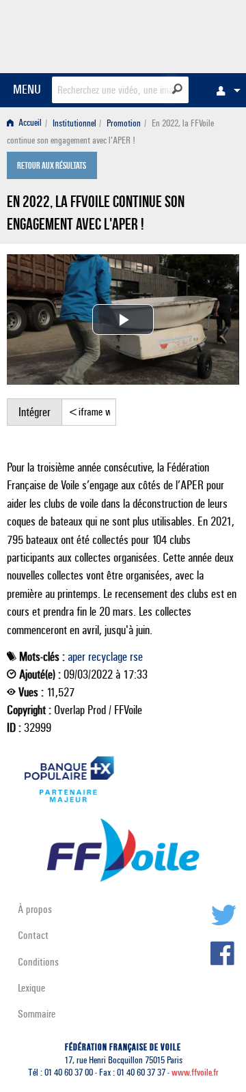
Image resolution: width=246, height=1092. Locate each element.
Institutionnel (74, 123)
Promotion (124, 123)
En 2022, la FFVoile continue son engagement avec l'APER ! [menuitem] (110, 132)
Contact (33, 935)
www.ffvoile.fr (195, 1072)
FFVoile (174, 34)
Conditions (38, 961)
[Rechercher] (177, 89)
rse (136, 657)
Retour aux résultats (51, 167)
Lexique (31, 987)
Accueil (29, 123)
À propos (35, 909)
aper (76, 657)
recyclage (107, 657)
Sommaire (36, 1013)
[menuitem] (225, 90)
